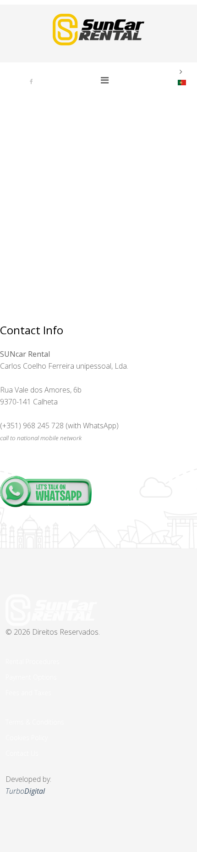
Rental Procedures (32, 661)
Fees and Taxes (28, 692)
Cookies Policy (26, 737)
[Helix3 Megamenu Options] (105, 80)
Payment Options (31, 677)
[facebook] (31, 81)
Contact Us (21, 753)
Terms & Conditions (34, 722)
